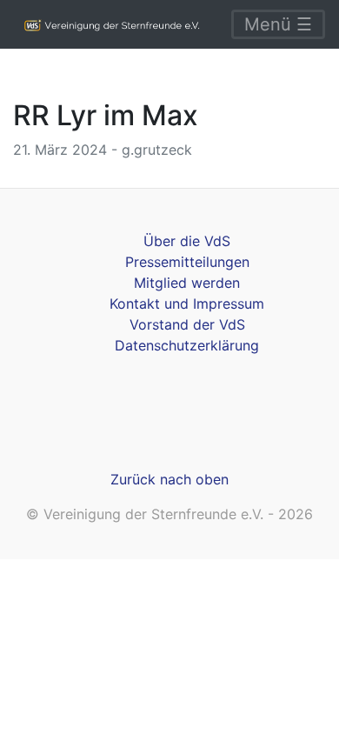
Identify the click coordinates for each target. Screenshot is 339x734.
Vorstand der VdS (187, 324)
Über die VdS (186, 241)
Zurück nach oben (169, 479)
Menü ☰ (278, 24)
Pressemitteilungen (187, 261)
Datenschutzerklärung (187, 345)
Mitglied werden (187, 282)
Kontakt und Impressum (187, 303)
